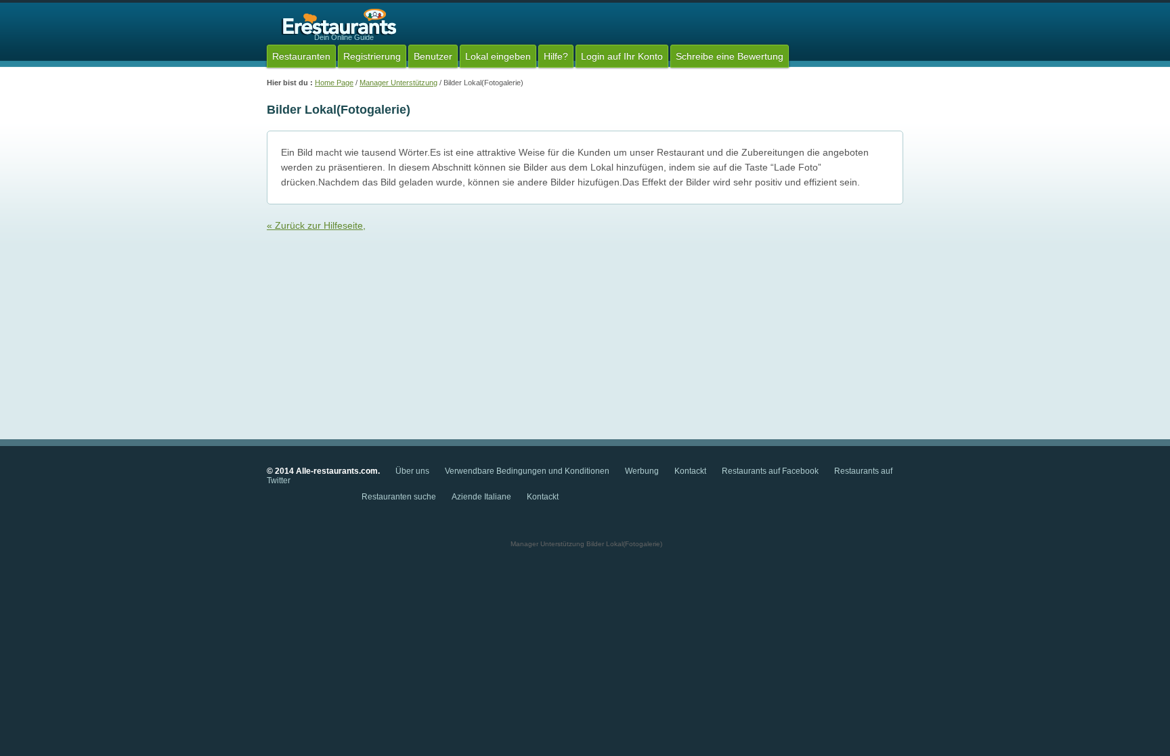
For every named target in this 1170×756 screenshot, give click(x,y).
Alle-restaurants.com (337, 471)
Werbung (643, 471)
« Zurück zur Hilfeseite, (316, 225)
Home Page (334, 83)
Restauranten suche (399, 497)
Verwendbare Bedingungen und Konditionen (527, 471)
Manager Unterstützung (398, 83)
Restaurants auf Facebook (770, 471)
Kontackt (690, 471)
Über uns (412, 471)
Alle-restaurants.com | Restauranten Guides (338, 22)
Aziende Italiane (481, 497)
